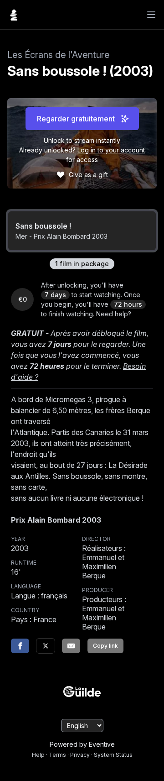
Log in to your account (111, 150)
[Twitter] (45, 646)
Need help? (113, 314)
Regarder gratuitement (76, 118)
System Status (113, 754)
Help (38, 754)
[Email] (71, 646)
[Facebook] (20, 646)
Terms (57, 754)
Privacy (80, 754)
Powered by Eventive (82, 744)
